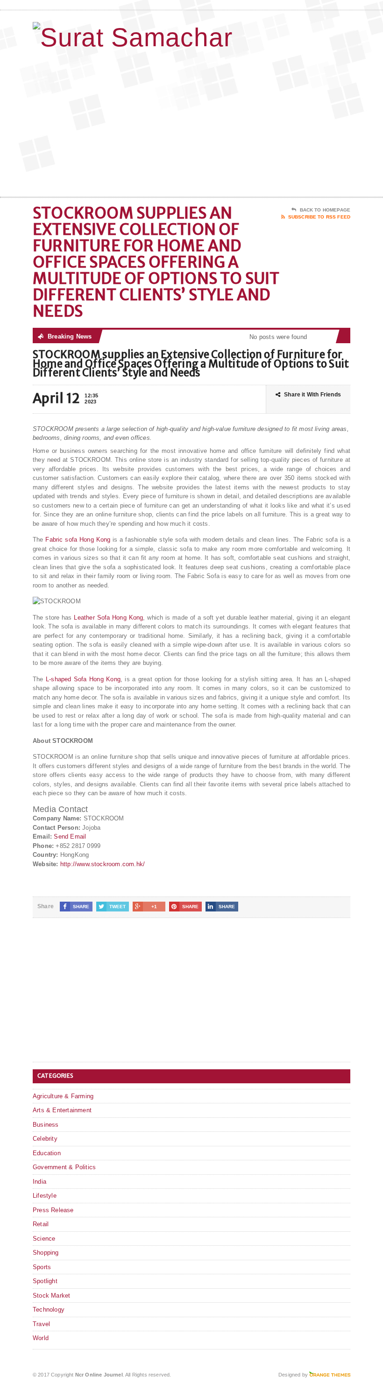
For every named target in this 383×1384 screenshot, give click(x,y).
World (41, 1338)
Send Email (70, 836)
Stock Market (51, 1295)
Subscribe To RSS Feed (319, 216)
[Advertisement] (289, 121)
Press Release (53, 1210)
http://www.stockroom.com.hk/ (102, 864)
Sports (42, 1267)
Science (44, 1238)
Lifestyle (45, 1195)
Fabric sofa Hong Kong (77, 539)
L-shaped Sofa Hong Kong (83, 679)
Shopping (46, 1252)
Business (46, 1124)
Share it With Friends (312, 394)
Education (47, 1153)
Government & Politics (64, 1167)
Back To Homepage (325, 209)
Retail (41, 1224)
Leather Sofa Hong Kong (108, 617)
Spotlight (45, 1281)
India (39, 1181)
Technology (48, 1309)
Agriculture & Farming (63, 1096)
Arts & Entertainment (62, 1110)
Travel (41, 1324)
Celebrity (45, 1138)
